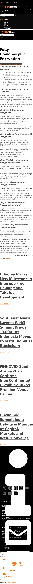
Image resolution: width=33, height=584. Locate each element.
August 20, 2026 (4, 304)
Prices (6, 13)
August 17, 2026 (4, 401)
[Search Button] (15, 15)
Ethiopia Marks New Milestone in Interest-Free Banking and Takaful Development (16, 285)
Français (15, 2)
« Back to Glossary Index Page (23, 255)
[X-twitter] (4, 488)
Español (8, 2)
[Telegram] (10, 488)
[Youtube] (27, 488)
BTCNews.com (12, 582)
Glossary (7, 17)
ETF (5, 12)
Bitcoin (6, 10)
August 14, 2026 (4, 445)
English (2, 2)
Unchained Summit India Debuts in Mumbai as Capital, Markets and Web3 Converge (16, 426)
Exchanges (7, 27)
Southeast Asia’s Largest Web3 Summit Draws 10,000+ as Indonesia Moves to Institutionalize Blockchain (16, 332)
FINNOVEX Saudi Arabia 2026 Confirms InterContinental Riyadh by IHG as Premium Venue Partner (15, 380)
